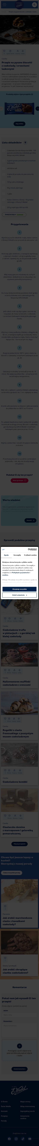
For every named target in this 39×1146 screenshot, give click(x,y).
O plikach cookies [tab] (30, 555)
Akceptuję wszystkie (19, 589)
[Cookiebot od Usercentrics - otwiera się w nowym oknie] (28, 549)
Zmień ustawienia (18, 595)
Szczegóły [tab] (17, 555)
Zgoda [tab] (6, 555)
